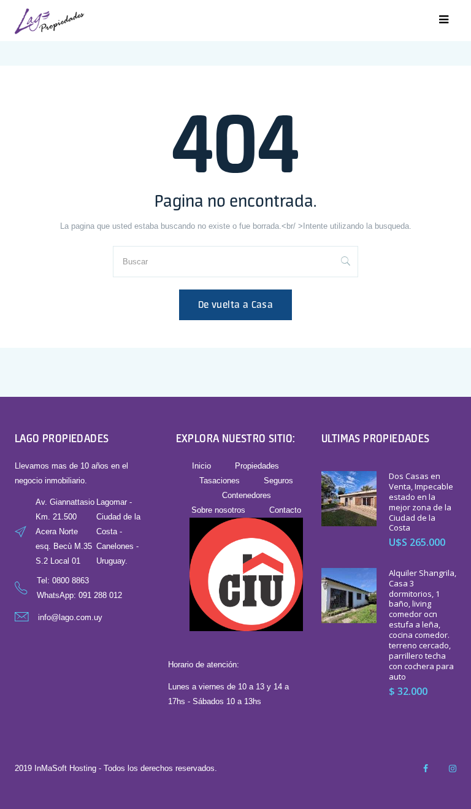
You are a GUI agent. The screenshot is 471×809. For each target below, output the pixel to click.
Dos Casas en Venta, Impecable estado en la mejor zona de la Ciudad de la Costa (421, 501)
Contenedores (246, 495)
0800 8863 (70, 580)
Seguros (278, 480)
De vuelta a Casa (235, 304)
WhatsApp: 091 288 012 (79, 595)
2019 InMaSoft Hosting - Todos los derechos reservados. (116, 768)
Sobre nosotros (218, 510)
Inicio (201, 465)
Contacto (285, 510)
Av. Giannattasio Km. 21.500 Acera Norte (65, 516)
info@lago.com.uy (70, 617)
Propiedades (257, 465)
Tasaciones (219, 480)
